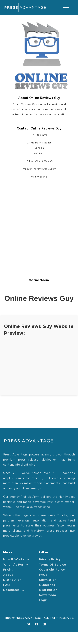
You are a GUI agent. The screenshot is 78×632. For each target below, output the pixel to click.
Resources (11, 590)
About (8, 575)
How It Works (13, 559)
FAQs (43, 575)
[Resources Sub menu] (23, 590)
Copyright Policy (52, 569)
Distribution (12, 580)
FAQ (6, 585)
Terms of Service (52, 564)
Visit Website (39, 177)
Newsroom (47, 595)
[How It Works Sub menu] (27, 559)
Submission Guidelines (47, 582)
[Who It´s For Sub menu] (26, 564)
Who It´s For (13, 564)
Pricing (8, 569)
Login (43, 600)
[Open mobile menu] (66, 7)
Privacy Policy (50, 559)
